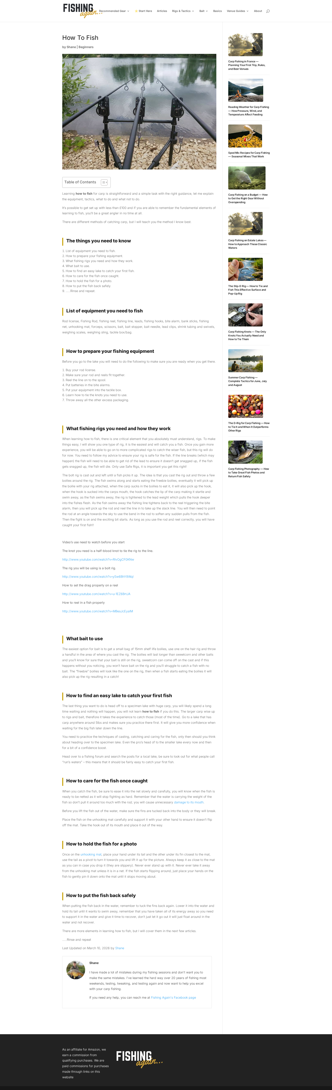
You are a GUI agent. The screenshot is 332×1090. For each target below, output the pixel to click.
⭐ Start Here (143, 11)
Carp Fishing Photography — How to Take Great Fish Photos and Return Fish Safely (248, 472)
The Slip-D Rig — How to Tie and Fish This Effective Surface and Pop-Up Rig (248, 290)
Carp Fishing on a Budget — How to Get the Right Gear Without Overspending (248, 198)
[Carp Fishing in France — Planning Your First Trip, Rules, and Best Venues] (245, 44)
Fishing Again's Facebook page (173, 997)
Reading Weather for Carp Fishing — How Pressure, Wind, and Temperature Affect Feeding (248, 110)
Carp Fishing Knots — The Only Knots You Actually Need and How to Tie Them (247, 335)
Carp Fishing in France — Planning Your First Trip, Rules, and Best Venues (246, 65)
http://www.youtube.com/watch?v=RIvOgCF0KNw (98, 559)
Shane (71, 47)
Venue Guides (236, 11)
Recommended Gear (112, 11)
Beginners (86, 47)
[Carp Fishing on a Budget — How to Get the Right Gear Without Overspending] (247, 177)
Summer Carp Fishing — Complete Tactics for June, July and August (247, 381)
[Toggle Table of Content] (102, 182)
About (258, 11)
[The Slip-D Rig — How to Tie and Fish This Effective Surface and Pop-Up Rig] (245, 269)
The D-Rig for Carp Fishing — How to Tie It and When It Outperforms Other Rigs (249, 426)
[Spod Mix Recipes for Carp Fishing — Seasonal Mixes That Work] (245, 136)
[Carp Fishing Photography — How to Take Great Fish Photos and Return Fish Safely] (245, 452)
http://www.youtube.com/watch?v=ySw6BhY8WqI (98, 576)
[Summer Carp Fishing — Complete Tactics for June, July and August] (245, 360)
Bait (201, 11)
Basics (217, 11)
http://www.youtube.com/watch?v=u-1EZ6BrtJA (96, 594)
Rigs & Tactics (181, 11)
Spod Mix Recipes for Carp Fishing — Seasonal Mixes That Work (249, 154)
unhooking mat (91, 854)
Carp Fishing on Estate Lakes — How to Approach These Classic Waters (247, 244)
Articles (162, 11)
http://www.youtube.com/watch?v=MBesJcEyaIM (97, 611)
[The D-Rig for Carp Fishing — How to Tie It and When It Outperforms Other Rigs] (245, 406)
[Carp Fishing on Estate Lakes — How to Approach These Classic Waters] (245, 223)
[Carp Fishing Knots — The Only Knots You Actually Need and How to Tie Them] (245, 314)
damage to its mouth (188, 802)
